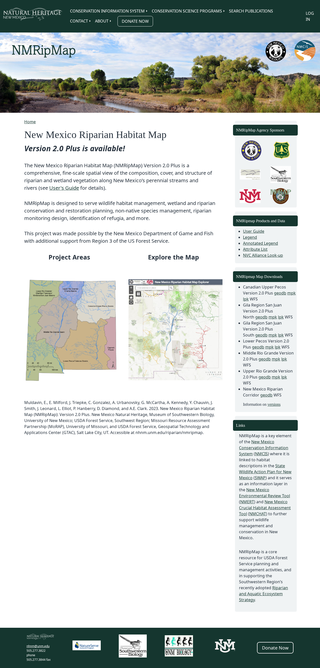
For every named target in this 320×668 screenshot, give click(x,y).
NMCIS (261, 453)
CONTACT (79, 21)
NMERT (247, 501)
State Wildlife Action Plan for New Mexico (265, 471)
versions (274, 404)
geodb (280, 293)
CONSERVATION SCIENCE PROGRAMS (187, 11)
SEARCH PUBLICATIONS (251, 11)
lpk (246, 299)
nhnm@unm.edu (38, 646)
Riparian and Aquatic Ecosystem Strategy (263, 593)
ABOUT (101, 21)
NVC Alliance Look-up (263, 255)
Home (30, 121)
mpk (291, 293)
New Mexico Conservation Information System (263, 447)
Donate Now (135, 21)
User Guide (253, 231)
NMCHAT (257, 513)
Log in (310, 16)
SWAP (260, 477)
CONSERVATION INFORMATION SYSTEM (107, 11)
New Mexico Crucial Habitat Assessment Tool (265, 507)
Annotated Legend (260, 243)
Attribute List (255, 249)
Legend (250, 237)
